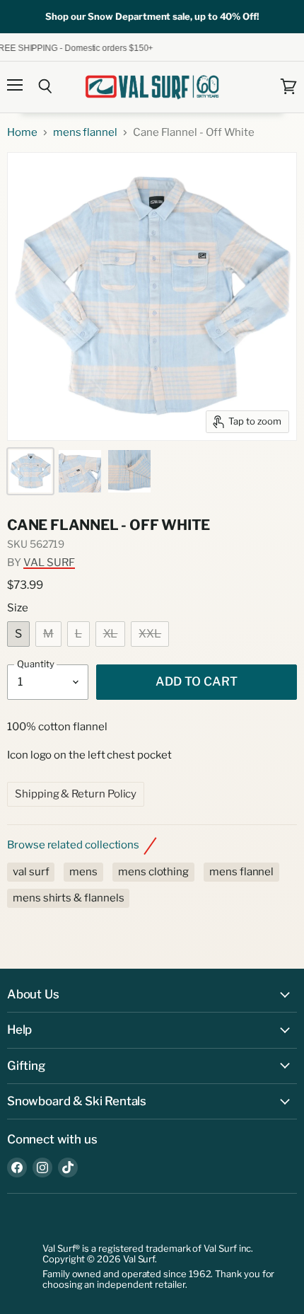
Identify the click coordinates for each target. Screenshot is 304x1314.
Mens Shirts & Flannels (68, 898)
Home (22, 133)
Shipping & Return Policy (75, 794)
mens (83, 871)
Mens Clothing (153, 871)
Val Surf (49, 562)
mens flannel (85, 133)
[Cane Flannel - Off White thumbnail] (30, 471)
